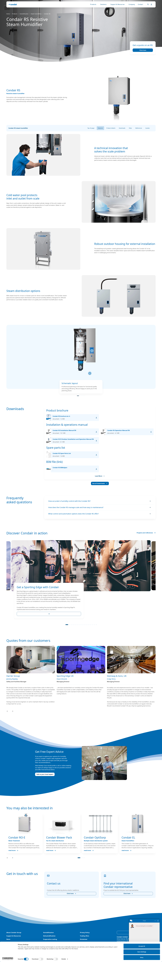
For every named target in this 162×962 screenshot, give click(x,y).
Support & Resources (118, 4)
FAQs (130, 128)
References (138, 128)
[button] (90, 373)
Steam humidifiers (36, 14)
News (8, 939)
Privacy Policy (85, 932)
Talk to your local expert (44, 774)
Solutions (103, 4)
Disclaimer (83, 939)
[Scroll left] (84, 128)
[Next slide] (132, 586)
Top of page (90, 128)
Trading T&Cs (84, 936)
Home (8, 14)
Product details (110, 128)
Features (100, 128)
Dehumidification (49, 936)
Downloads (122, 128)
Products (93, 4)
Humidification (24, 14)
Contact (140, 4)
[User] (151, 4)
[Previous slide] (127, 586)
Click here (142, 50)
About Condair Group (13, 932)
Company (132, 4)
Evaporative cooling (50, 939)
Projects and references (145, 533)
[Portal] (148, 4)
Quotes (147, 128)
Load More (98, 476)
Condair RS (47, 14)
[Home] (12, 4)
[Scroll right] (153, 128)
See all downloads (98, 483)
